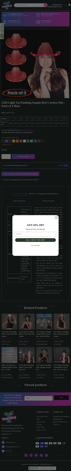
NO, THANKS (35, 245)
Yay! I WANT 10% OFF (35, 240)
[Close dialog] (56, 217)
